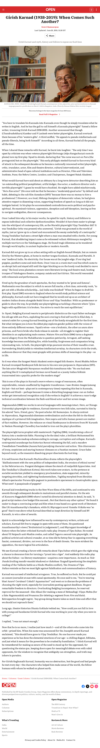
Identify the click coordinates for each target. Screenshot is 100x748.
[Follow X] (87, 686)
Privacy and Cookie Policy (35, 740)
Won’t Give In (57, 714)
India (4, 725)
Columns (5, 707)
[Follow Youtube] (92, 686)
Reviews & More (59, 720)
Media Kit (60, 740)
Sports (4, 735)
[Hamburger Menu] (3, 9)
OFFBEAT (91, 9)
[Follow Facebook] (83, 686)
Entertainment (8, 731)
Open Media (8, 699)
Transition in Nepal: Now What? (64, 707)
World (4, 728)
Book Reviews (57, 731)
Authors (5, 704)
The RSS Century (58, 704)
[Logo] (50, 9)
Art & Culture (57, 725)
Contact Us (70, 740)
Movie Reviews (57, 728)
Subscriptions (7, 711)
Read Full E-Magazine (48, 114)
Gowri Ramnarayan (50, 27)
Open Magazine (59, 699)
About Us (51, 740)
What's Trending (10, 720)
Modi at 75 (55, 711)
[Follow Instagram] (96, 686)
